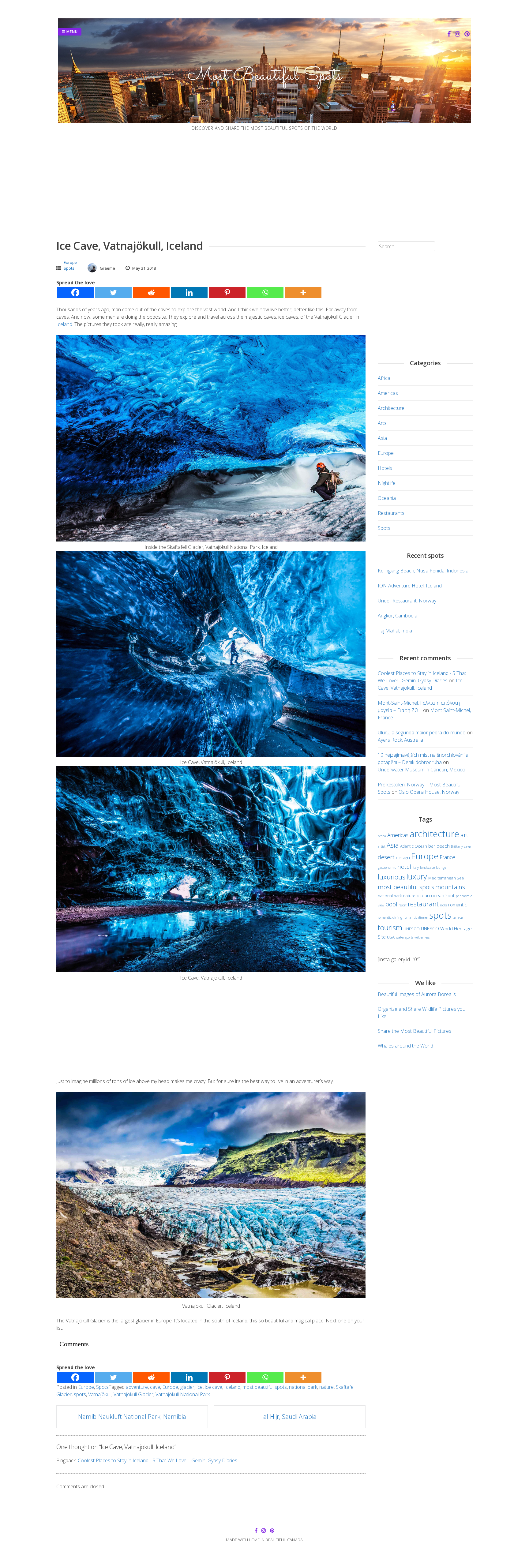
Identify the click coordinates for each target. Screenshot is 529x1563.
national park (303, 1387)
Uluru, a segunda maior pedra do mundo (422, 732)
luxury (417, 876)
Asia (382, 438)
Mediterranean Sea (446, 878)
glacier (187, 1387)
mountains (450, 887)
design (403, 857)
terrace (457, 917)
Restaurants (391, 513)
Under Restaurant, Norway (407, 600)
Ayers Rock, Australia (400, 740)
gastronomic (387, 867)
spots (80, 1394)
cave (155, 1387)
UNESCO (411, 928)
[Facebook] (75, 292)
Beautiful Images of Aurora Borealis (417, 994)
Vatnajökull (99, 1394)
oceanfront (443, 895)
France (447, 857)
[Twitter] (113, 292)
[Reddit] (151, 292)
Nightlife (387, 483)
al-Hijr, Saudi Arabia (290, 1416)
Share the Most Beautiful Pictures (414, 1031)
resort (403, 905)
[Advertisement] (264, 185)
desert (386, 857)
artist (381, 846)
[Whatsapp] (265, 292)
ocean (423, 895)
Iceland (64, 324)
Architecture (391, 408)
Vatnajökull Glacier (133, 1394)
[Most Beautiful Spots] (264, 121)
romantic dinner (415, 917)
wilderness (422, 937)
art (464, 835)
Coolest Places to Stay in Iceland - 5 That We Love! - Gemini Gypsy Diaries (157, 1460)
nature (326, 1387)
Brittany (457, 846)
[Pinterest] (227, 292)
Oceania (387, 498)
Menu (71, 31)
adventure (137, 1387)
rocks (443, 905)
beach (443, 845)
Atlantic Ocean (413, 846)
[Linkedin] (189, 292)
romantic (457, 904)
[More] (303, 292)
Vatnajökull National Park (183, 1394)
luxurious (391, 876)
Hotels (385, 468)
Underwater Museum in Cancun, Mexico (421, 769)
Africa (384, 378)
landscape (427, 867)
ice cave (213, 1387)
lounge (441, 867)
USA (391, 937)
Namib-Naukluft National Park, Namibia (132, 1416)
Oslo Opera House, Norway (429, 792)
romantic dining (390, 917)
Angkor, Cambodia (397, 615)
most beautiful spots (264, 1387)
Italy (415, 867)
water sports (404, 937)
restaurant (423, 903)
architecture (434, 834)
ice (200, 1387)
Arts (382, 423)
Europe (70, 262)
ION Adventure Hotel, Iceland (410, 585)
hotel (404, 866)
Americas (388, 393)
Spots (69, 268)
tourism (390, 927)
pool (391, 904)
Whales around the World (405, 1045)
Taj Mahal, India (395, 630)
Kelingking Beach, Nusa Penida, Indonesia (423, 570)
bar (431, 845)
